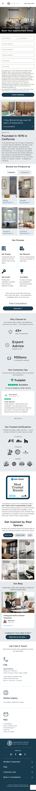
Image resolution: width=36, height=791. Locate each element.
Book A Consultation (12, 777)
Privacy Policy (25, 90)
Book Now (17, 308)
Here (8, 702)
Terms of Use (16, 90)
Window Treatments (11, 762)
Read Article (7, 625)
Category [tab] (11, 172)
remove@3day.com (11, 87)
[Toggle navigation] (3, 3)
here (26, 513)
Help (5, 767)
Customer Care (9, 772)
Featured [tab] (24, 172)
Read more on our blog (17, 637)
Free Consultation (9, 126)
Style (29, 535)
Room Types (8, 535)
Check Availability (18, 95)
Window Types (20, 535)
